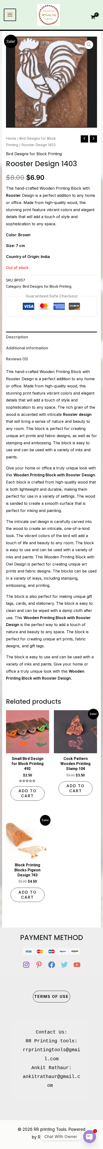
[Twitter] (64, 964)
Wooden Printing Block (60, 371)
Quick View (27, 749)
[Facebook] (51, 964)
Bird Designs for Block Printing (34, 153)
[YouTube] (77, 964)
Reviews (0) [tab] (17, 359)
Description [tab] (17, 337)
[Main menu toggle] (10, 15)
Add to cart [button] (27, 793)
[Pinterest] (38, 964)
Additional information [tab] (27, 348)
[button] (89, 44)
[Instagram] (26, 964)
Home (11, 138)
